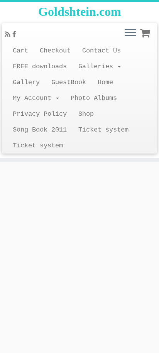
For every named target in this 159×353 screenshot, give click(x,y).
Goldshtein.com (79, 11)
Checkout (55, 50)
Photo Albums (94, 98)
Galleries (97, 66)
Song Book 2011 (40, 129)
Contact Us (101, 50)
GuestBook (68, 82)
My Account (34, 98)
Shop (86, 114)
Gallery (26, 82)
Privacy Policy (40, 114)
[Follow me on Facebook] (15, 35)
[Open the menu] (130, 33)
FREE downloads (40, 66)
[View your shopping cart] (146, 31)
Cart (20, 50)
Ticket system (103, 129)
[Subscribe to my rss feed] (8, 35)
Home (105, 82)
